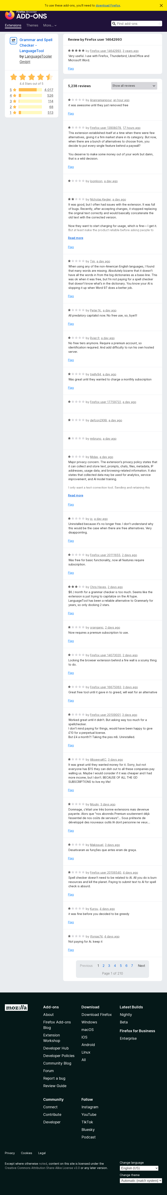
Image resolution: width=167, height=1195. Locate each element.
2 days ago (129, 555)
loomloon (96, 181)
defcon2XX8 (98, 420)
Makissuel (96, 845)
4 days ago (130, 872)
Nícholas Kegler (100, 199)
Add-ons (51, 1007)
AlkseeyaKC (98, 759)
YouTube (88, 1114)
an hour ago (121, 100)
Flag (71, 68)
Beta (124, 1022)
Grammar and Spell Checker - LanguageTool (36, 45)
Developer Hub (56, 1048)
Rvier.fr (94, 338)
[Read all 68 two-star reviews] (30, 106)
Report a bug (54, 1078)
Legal (42, 1153)
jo (91, 518)
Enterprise (128, 1038)
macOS (87, 1029)
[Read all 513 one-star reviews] (30, 112)
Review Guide (54, 1086)
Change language (132, 1162)
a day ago (111, 181)
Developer (51, 1122)
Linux (85, 1052)
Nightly (126, 1014)
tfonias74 (96, 936)
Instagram (89, 1107)
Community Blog (57, 1063)
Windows (89, 1022)
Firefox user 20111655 (105, 555)
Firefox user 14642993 (105, 51)
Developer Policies (59, 1056)
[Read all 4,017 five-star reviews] (30, 89)
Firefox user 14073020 (105, 655)
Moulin (94, 804)
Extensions (13, 25)
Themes (32, 25)
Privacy (10, 1153)
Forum (48, 1071)
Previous (86, 966)
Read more (75, 238)
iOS (84, 1037)
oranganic (96, 627)
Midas (94, 457)
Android (88, 1045)
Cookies (26, 1153)
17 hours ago (132, 127)
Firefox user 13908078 (105, 127)
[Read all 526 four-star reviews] (30, 95)
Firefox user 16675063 (105, 687)
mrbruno (95, 438)
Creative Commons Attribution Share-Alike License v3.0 (42, 1168)
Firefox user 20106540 (105, 872)
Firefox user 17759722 (105, 402)
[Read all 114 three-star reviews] (30, 101)
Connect (50, 1107)
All (83, 1060)
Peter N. (95, 310)
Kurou (94, 908)
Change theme (130, 1175)
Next (141, 966)
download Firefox (108, 5)
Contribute (52, 1114)
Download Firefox (96, 1014)
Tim (92, 261)
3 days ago (130, 687)
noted (43, 1163)
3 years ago (131, 51)
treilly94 (95, 374)
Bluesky (88, 1129)
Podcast (88, 1137)
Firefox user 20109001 (105, 714)
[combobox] (136, 23)
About (48, 1014)
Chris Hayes (98, 587)
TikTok (87, 1122)
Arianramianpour (101, 100)
